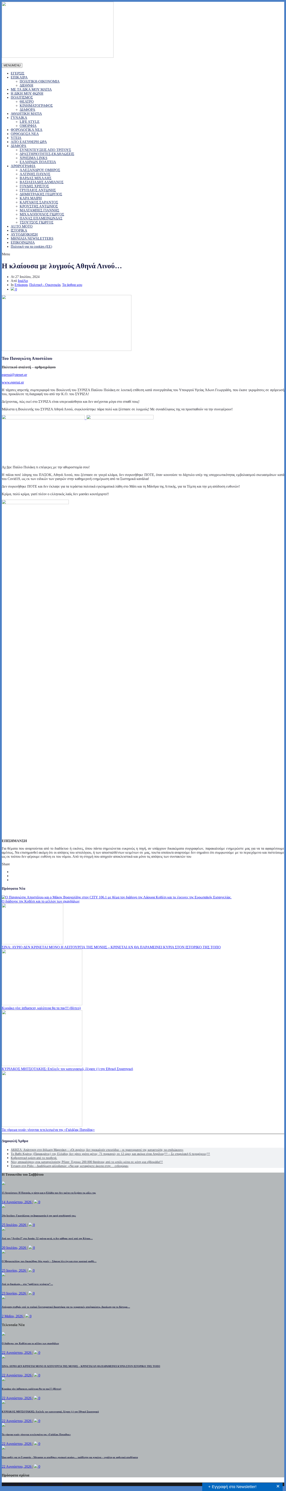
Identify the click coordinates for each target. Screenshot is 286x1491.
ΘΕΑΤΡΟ (27, 101)
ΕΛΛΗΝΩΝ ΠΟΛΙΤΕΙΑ (38, 162)
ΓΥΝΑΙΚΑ (19, 117)
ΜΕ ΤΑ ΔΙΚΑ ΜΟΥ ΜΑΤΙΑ (31, 89)
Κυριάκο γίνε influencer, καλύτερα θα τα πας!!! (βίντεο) (41, 1008)
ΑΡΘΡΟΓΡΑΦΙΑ (23, 166)
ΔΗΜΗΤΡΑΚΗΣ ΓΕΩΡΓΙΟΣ (41, 194)
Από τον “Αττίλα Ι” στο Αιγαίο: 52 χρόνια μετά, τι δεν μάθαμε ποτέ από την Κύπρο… (47, 1238)
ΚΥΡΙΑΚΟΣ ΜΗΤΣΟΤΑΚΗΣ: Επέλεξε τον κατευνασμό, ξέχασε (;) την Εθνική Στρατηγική (67, 1069)
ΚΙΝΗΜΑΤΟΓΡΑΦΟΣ (36, 105)
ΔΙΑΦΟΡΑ (27, 109)
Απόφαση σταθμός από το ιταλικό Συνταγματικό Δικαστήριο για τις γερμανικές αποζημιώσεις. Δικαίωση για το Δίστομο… (66, 1306)
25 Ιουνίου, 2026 (14, 1270)
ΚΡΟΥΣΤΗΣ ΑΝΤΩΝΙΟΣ (39, 206)
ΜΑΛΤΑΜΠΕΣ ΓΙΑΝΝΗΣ (39, 210)
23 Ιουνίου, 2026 (14, 1293)
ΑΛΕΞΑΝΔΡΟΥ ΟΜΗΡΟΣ (40, 170)
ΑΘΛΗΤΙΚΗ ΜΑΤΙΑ (26, 113)
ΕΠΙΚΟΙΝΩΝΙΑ (23, 242)
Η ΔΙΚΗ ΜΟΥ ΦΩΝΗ (27, 93)
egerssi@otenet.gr (14, 375)
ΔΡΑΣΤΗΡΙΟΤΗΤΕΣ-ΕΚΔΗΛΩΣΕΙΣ (47, 154)
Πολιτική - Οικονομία (44, 285)
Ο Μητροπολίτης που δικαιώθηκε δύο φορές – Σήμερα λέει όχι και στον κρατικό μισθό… (49, 1261)
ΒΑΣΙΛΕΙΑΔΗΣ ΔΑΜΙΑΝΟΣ (41, 182)
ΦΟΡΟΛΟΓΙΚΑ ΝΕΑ (26, 130)
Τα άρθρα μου (72, 285)
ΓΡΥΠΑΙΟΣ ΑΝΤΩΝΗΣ (38, 190)
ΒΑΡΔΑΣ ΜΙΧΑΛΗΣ (35, 178)
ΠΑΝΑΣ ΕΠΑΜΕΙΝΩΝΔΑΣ (41, 218)
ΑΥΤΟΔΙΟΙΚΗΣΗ (24, 234)
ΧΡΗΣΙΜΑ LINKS (33, 158)
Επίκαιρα (21, 285)
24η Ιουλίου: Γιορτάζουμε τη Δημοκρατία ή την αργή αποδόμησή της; (39, 1215)
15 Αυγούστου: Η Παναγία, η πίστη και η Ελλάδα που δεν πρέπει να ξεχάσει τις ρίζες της (49, 1192)
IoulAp (23, 281)
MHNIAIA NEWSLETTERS (32, 238)
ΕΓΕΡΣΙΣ (17, 73)
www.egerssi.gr (13, 382)
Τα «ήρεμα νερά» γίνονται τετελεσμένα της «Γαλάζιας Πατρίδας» (48, 1130)
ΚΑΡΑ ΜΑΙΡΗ (31, 198)
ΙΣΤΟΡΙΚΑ (19, 230)
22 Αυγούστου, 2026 (17, 1352)
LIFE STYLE (30, 122)
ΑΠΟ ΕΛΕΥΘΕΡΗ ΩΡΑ (29, 142)
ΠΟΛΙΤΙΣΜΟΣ (22, 97)
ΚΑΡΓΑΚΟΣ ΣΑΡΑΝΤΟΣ (39, 202)
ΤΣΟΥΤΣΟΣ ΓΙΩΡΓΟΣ (36, 222)
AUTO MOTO (22, 226)
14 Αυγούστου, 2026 (17, 1202)
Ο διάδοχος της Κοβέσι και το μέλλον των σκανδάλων (41, 901)
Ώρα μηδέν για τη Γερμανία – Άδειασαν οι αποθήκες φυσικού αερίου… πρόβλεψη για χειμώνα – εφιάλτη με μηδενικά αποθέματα (70, 1457)
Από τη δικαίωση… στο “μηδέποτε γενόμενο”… (27, 1284)
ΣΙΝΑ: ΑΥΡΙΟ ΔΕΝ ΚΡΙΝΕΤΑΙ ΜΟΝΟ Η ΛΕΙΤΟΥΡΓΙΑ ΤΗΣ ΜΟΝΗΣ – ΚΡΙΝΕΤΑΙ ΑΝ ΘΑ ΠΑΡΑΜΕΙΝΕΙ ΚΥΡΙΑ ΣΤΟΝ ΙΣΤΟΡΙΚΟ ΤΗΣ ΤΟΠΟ (111, 947)
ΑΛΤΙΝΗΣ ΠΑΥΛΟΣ (35, 174)
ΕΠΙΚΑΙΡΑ (19, 77)
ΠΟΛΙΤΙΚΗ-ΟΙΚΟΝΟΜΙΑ (40, 81)
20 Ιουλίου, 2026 (14, 1248)
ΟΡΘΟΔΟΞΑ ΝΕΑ (25, 134)
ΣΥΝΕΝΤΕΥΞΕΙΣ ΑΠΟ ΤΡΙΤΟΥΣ (45, 150)
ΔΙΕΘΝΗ (26, 85)
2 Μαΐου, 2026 (13, 1316)
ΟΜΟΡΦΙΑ (28, 126)
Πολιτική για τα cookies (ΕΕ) (31, 246)
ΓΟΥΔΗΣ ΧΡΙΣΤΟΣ (34, 186)
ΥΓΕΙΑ (16, 138)
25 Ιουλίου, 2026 (14, 1225)
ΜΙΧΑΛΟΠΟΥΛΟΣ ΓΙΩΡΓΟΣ (42, 214)
